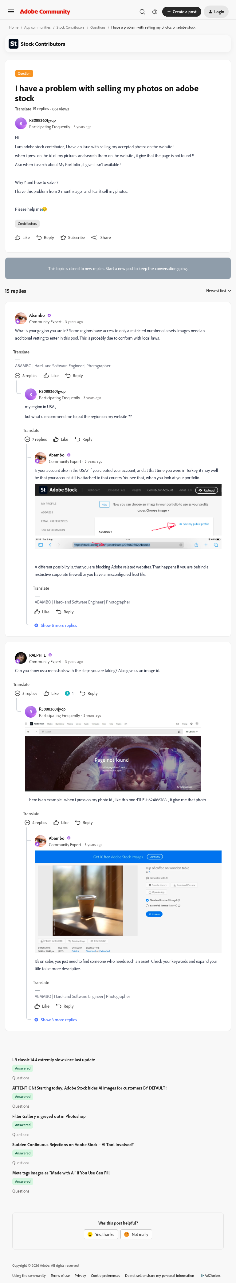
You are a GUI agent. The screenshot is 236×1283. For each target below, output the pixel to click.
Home (13, 27)
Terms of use (60, 1275)
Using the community (29, 1275)
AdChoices (213, 1275)
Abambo (37, 315)
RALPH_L (37, 655)
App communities (37, 27)
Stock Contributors (71, 27)
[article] (117, 346)
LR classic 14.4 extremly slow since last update (53, 1059)
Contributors (27, 223)
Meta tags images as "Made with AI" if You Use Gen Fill (61, 1172)
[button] (11, 13)
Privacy (80, 1275)
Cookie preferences (105, 1275)
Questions (97, 27)
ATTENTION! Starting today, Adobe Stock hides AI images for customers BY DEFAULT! (89, 1087)
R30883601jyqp (42, 120)
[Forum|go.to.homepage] (45, 12)
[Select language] (155, 12)
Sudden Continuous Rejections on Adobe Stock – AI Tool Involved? (73, 1144)
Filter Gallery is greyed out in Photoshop (49, 1116)
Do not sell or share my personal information (159, 1275)
